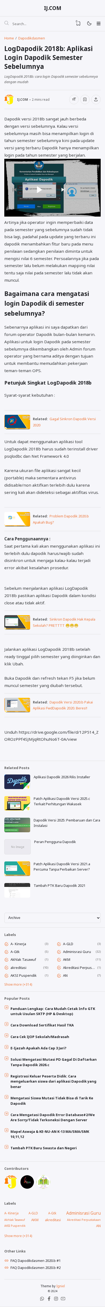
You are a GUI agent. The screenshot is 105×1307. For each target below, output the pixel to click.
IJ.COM (52, 8)
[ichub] (43, 1187)
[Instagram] (56, 1300)
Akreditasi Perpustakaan (79, 967)
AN (65, 975)
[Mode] (89, 24)
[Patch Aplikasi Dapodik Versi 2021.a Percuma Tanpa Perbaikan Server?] (17, 874)
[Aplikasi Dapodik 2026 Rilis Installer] (17, 787)
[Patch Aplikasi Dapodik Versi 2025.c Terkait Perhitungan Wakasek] (17, 809)
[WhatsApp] (42, 1300)
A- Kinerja (18, 943)
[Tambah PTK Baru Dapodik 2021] (17, 896)
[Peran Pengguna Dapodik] (17, 852)
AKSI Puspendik (23, 975)
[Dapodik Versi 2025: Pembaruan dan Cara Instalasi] (17, 830)
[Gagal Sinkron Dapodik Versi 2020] (17, 427)
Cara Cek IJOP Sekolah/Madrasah (39, 1036)
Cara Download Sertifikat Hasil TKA (42, 1025)
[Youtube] (63, 1300)
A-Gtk (15, 951)
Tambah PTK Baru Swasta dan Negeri (43, 1148)
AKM (66, 959)
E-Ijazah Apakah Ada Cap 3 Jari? (38, 1048)
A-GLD (68, 943)
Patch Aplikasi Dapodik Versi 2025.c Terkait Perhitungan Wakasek (62, 801)
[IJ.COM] (11, 1187)
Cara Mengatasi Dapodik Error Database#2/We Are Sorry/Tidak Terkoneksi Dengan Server (52, 1117)
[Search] (6, 23)
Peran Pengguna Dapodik (55, 841)
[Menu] (98, 23)
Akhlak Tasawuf (23, 959)
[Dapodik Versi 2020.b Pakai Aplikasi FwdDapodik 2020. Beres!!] (17, 710)
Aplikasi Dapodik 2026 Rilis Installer (62, 776)
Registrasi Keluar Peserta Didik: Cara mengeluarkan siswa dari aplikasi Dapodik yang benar (53, 1081)
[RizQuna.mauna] (27, 1187)
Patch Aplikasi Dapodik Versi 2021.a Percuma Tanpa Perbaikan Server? (62, 866)
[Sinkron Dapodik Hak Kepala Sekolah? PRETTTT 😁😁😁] (17, 628)
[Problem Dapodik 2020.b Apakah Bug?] (17, 525)
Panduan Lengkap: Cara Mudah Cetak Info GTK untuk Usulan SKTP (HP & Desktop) (52, 1011)
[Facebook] (49, 1300)
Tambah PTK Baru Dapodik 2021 (59, 885)
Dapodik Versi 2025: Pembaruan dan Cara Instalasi (67, 823)
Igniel (60, 1286)
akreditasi (18, 967)
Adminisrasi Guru (77, 951)
